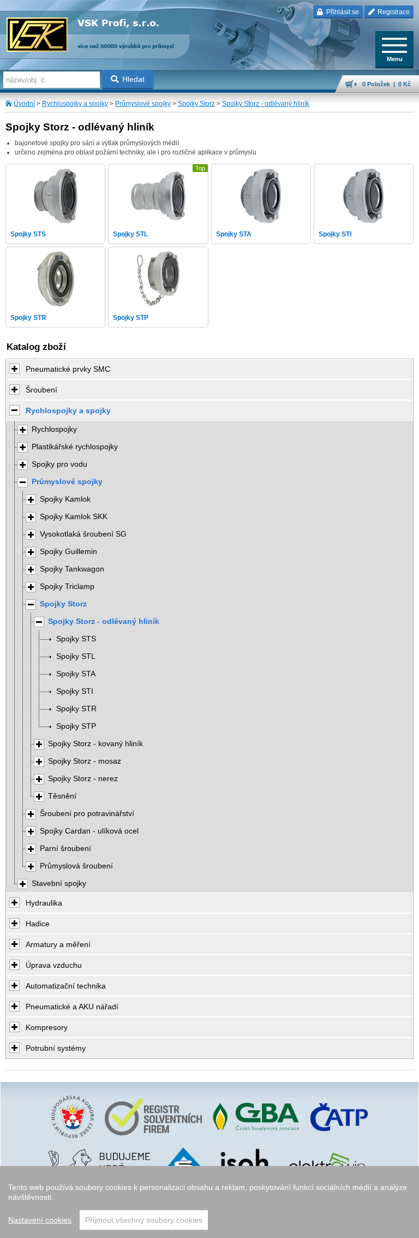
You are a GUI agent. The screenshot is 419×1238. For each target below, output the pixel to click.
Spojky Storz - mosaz (84, 761)
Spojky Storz (196, 104)
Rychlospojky (54, 429)
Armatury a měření (58, 944)
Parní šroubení (65, 848)
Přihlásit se (342, 12)
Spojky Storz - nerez (83, 779)
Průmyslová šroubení (76, 866)
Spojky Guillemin (68, 551)
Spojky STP (76, 726)
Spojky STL (75, 656)
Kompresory (47, 1027)
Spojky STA (75, 674)
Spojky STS (76, 639)
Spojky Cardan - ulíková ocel (89, 831)
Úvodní (24, 104)
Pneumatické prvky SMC (68, 369)
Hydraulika (44, 902)
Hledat (133, 79)
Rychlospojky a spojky (75, 104)
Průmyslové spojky (143, 104)
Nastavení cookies (39, 1220)
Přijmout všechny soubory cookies (143, 1220)
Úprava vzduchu (54, 965)
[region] (209, 1202)
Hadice (38, 923)
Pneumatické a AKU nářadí (72, 1006)
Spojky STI (74, 691)
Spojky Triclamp (67, 586)
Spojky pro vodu (59, 464)
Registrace (393, 12)
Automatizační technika (66, 985)
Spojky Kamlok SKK (73, 517)
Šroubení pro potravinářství (87, 814)
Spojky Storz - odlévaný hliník (265, 104)
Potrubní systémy (56, 1048)
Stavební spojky (59, 883)
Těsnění (62, 796)
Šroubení (41, 389)
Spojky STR (76, 709)
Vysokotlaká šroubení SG (83, 534)
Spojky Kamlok (65, 499)
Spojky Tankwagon (72, 569)
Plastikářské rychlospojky (75, 447)
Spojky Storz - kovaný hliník (95, 744)
